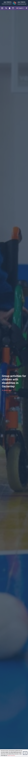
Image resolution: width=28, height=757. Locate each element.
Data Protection (11, 755)
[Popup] (26, 8)
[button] (6, 8)
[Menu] (2, 8)
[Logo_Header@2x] (14, 3)
